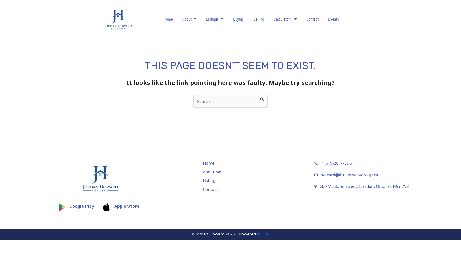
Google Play (81, 206)
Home (168, 19)
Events (333, 19)
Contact (312, 19)
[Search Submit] (262, 98)
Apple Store (127, 206)
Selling (258, 19)
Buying (238, 19)
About (187, 19)
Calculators (283, 19)
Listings (212, 19)
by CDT (263, 234)
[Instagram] (430, 179)
